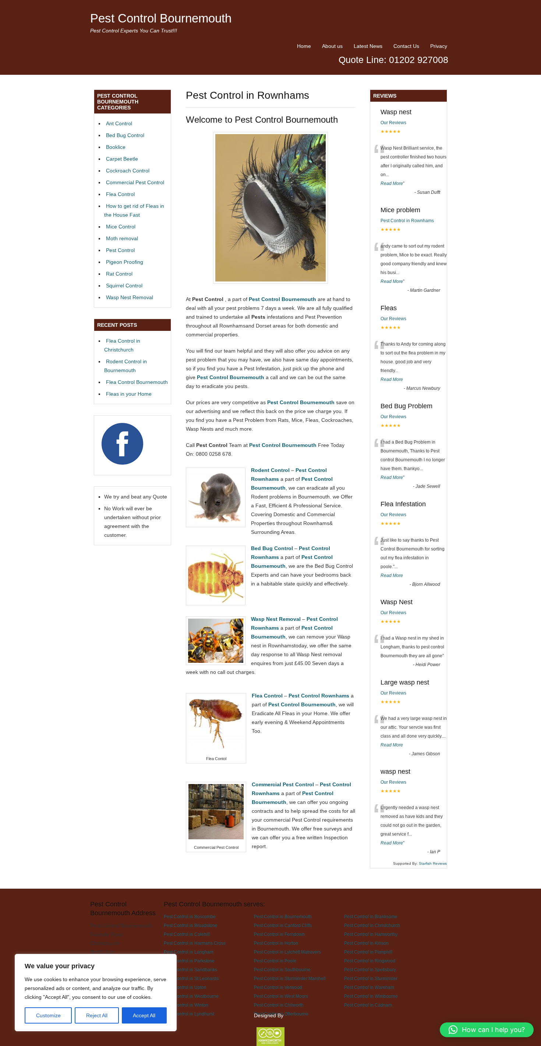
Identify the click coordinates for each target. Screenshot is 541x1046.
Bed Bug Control (125, 135)
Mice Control (120, 227)
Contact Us (406, 46)
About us (332, 46)
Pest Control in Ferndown (279, 934)
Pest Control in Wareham (369, 987)
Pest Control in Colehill (187, 934)
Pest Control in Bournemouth (283, 916)
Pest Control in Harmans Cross (195, 943)
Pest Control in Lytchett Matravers (287, 951)
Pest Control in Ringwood (369, 960)
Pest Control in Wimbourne (371, 996)
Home (304, 46)
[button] (487, 1029)
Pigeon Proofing (124, 262)
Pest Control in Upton (185, 987)
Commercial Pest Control (135, 182)
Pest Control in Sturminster (370, 978)
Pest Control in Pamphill (368, 951)
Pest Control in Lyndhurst (189, 1013)
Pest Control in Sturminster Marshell (290, 978)
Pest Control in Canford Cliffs (283, 925)
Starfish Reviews (433, 863)
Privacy (438, 46)
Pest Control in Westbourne (191, 996)
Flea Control (120, 194)
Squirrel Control (124, 285)
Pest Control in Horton (276, 943)
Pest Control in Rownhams (407, 220)
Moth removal (122, 238)
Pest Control (120, 250)
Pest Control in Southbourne (282, 969)
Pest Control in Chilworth (279, 1005)
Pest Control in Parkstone (189, 960)
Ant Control (119, 123)
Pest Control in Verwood (278, 987)
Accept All (144, 1015)
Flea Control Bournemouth (137, 382)
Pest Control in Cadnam (368, 1005)
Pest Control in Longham (188, 951)
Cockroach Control (127, 171)
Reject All (96, 1015)
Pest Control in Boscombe (190, 916)
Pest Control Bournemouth (160, 18)
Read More (392, 183)
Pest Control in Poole (275, 960)
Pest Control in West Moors (281, 996)
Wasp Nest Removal (129, 297)
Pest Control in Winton (186, 1005)
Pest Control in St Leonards (191, 978)
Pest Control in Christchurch (372, 925)
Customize (48, 1015)
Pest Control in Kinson (366, 943)
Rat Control (119, 274)
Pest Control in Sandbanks (190, 969)
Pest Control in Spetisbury (370, 969)
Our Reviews (393, 122)
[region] (96, 992)
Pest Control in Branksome (370, 916)
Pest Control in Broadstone (191, 925)
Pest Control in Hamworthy (370, 934)
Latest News (368, 46)
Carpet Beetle (122, 159)
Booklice (115, 147)
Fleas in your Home (129, 394)
